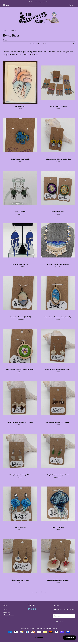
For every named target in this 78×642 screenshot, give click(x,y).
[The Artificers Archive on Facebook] (29, 609)
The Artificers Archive (38, 628)
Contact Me (6, 612)
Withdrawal (39, 637)
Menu (7, 5)
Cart (73, 5)
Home (4, 30)
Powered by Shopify (51, 628)
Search (5, 609)
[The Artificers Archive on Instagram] (32, 609)
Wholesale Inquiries (8, 615)
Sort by (5, 40)
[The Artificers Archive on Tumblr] (36, 609)
